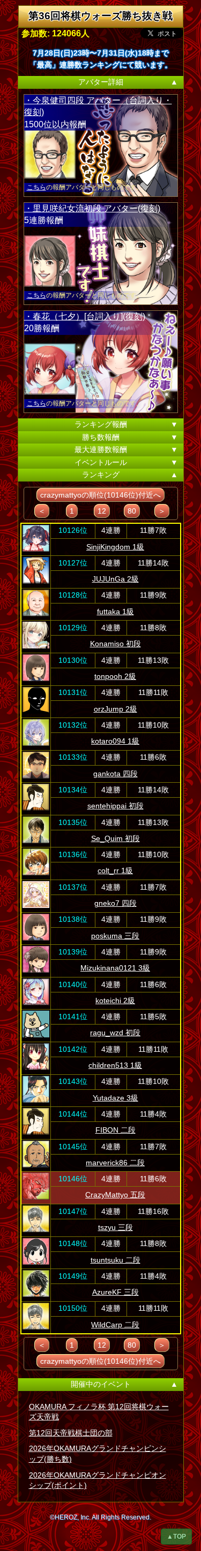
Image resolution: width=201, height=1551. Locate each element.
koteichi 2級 (115, 1000)
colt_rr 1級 (115, 870)
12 (102, 511)
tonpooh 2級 (115, 676)
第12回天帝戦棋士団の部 (71, 1432)
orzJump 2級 (115, 709)
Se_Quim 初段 (115, 838)
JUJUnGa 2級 (115, 579)
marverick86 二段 (115, 1162)
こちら (36, 187)
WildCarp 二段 (115, 1324)
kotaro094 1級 (115, 741)
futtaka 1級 (115, 611)
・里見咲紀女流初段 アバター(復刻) (92, 208)
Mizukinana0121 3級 (115, 968)
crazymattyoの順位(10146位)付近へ (100, 495)
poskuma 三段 (115, 935)
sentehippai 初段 (115, 805)
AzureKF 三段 (115, 1292)
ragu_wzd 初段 (115, 1032)
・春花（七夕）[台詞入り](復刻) (84, 316)
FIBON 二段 (115, 1130)
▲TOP (176, 1536)
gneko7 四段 (115, 903)
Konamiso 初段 (115, 643)
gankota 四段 (115, 773)
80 (132, 511)
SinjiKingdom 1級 (115, 547)
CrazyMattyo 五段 (115, 1194)
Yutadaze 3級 (115, 1098)
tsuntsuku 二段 (115, 1260)
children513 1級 (115, 1065)
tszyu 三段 (115, 1227)
